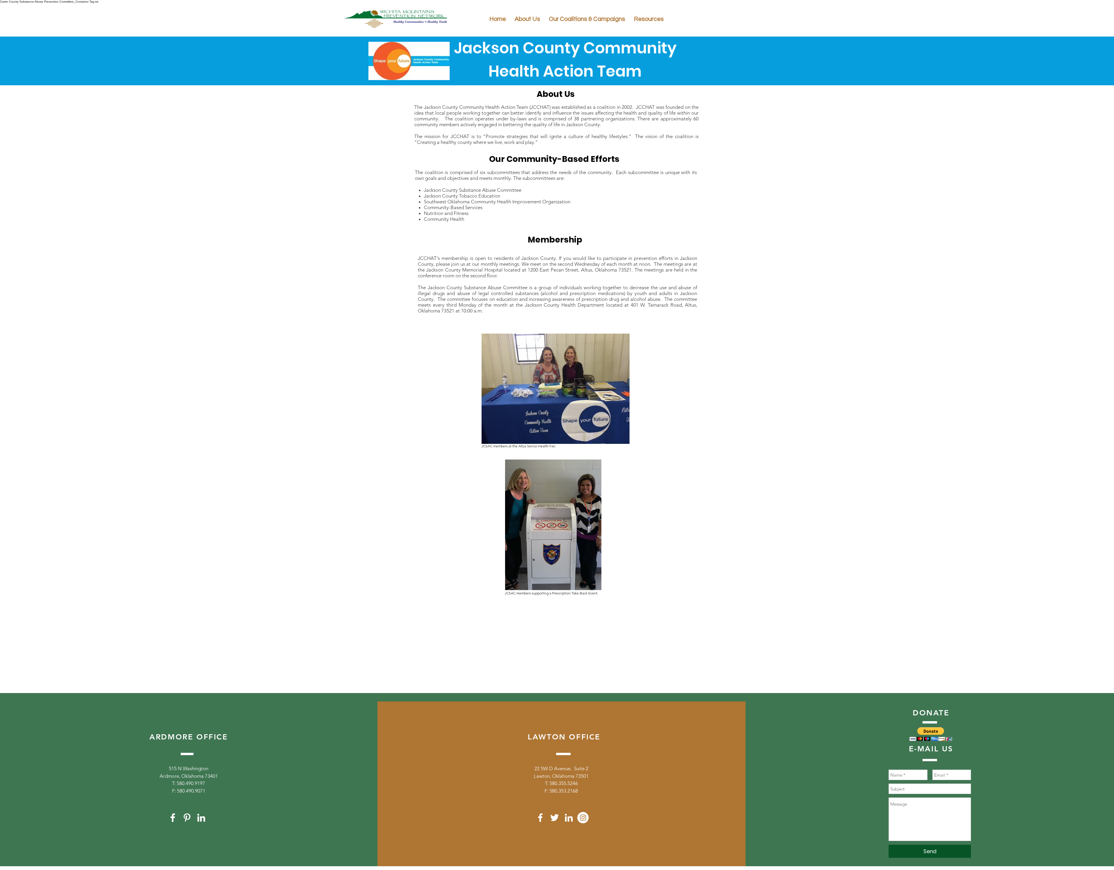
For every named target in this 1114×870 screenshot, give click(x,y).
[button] (930, 734)
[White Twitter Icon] (554, 817)
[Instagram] (583, 817)
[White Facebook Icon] (172, 817)
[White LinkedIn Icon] (201, 817)
